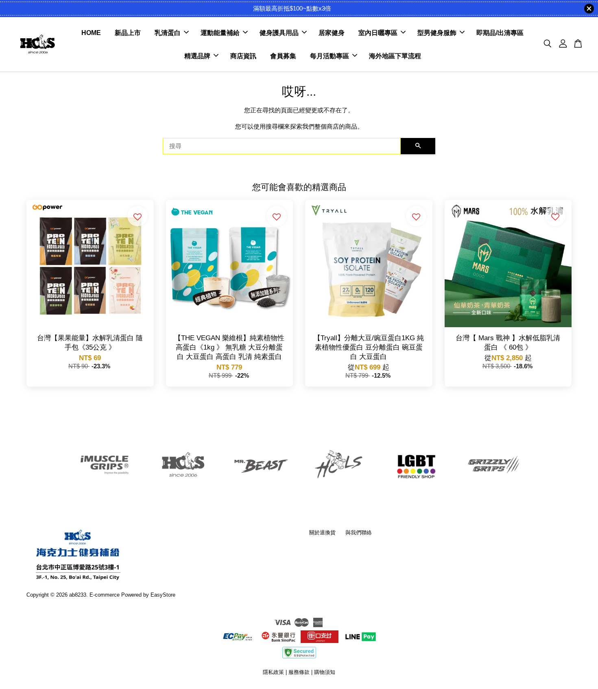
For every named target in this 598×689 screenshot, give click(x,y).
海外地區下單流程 (395, 55)
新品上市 (128, 32)
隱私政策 (273, 672)
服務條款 (299, 672)
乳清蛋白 (168, 32)
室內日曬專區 (377, 32)
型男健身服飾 (436, 32)
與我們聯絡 (358, 532)
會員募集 (283, 55)
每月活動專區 (329, 55)
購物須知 (324, 672)
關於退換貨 (322, 532)
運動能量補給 (220, 32)
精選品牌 (197, 55)
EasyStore (163, 595)
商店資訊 (243, 55)
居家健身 (332, 32)
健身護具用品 (279, 32)
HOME (91, 32)
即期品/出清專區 (500, 32)
